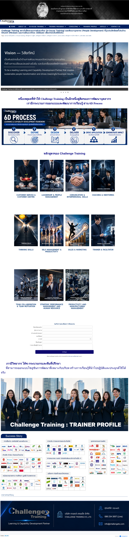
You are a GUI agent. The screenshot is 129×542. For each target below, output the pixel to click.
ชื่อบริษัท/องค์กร (37, 327)
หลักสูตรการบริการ (52, 35)
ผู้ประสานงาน (38, 330)
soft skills (82, 35)
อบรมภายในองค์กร (10, 35)
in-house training (20, 35)
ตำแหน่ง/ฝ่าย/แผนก (36, 333)
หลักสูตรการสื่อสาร (41, 35)
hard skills (88, 35)
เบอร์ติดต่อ (39, 336)
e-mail (40, 339)
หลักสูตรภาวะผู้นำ (30, 35)
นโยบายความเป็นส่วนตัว (73, 356)
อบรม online (61, 35)
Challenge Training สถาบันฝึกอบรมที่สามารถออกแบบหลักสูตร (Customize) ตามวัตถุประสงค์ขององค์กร (29, 89)
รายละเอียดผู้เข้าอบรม (36, 345)
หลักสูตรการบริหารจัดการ (72, 35)
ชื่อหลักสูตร (39, 342)
